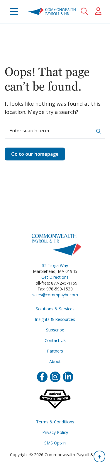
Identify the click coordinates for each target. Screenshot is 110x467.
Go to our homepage (35, 154)
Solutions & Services (55, 309)
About (55, 361)
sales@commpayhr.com (55, 294)
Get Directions (55, 277)
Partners (55, 351)
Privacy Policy (55, 432)
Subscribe (55, 330)
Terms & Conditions (55, 422)
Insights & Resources (55, 319)
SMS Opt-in (55, 443)
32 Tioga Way (55, 265)
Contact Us (55, 340)
